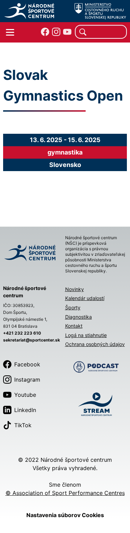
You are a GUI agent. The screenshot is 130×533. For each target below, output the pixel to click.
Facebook (27, 364)
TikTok (23, 425)
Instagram (27, 379)
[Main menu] (10, 32)
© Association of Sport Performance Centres (65, 492)
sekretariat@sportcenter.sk (31, 340)
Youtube (25, 394)
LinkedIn (25, 409)
